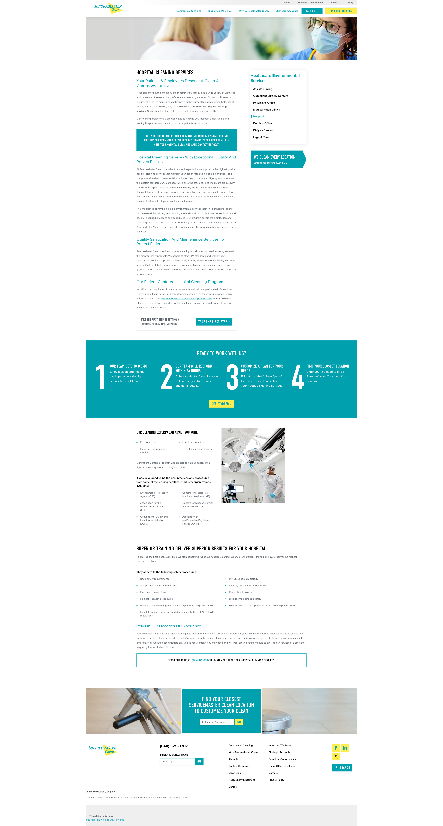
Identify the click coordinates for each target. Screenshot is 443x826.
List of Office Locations (282, 766)
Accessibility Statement (242, 779)
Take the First (212, 322)
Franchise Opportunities (310, 2)
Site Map (90, 820)
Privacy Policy (276, 779)
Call (310, 11)
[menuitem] (189, 11)
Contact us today (208, 145)
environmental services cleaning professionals (186, 298)
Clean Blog (235, 772)
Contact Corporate (239, 766)
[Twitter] (336, 756)
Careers (286, 2)
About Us (336, 2)
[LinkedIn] (345, 748)
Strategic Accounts (287, 10)
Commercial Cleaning (188, 10)
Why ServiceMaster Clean (254, 10)
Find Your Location (341, 11)
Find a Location (174, 755)
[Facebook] (336, 748)
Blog (350, 2)
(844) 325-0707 (200, 660)
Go (239, 722)
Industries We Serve (220, 10)
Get (220, 404)
